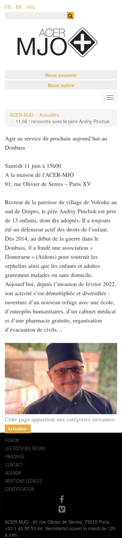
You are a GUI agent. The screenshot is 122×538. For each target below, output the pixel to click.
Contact (14, 464)
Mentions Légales (23, 481)
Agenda (13, 473)
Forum (12, 440)
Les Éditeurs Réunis (25, 448)
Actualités (49, 115)
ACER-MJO (22, 115)
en (19, 7)
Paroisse (14, 456)
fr (8, 7)
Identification (19, 489)
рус (30, 7)
